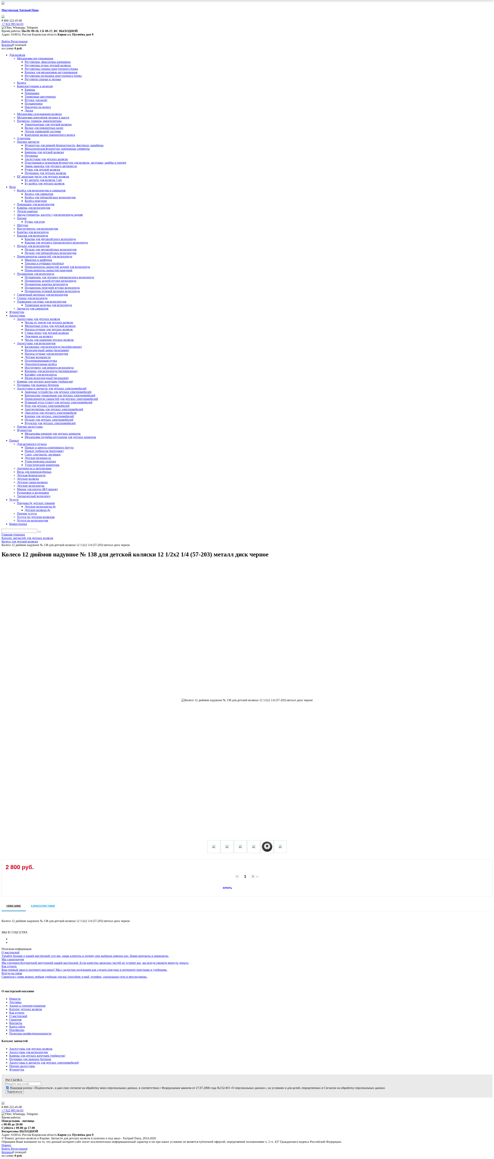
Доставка (15, 1002)
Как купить (16, 1012)
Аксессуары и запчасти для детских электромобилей (44, 1062)
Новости (15, 998)
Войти (6, 41)
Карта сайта (17, 1026)
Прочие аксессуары (22, 1066)
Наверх (6, 1145)
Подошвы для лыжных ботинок (30, 1059)
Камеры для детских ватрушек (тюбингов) (37, 1055)
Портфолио (16, 1030)
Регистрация (19, 41)
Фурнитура (16, 1069)
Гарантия (15, 1019)
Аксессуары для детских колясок (30, 1048)
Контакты (15, 1023)
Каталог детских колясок (25, 1009)
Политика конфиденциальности (30, 1033)
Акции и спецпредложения (27, 1005)
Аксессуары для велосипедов (28, 1052)
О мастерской (18, 1016)
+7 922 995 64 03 (12, 1110)
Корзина (7, 45)
